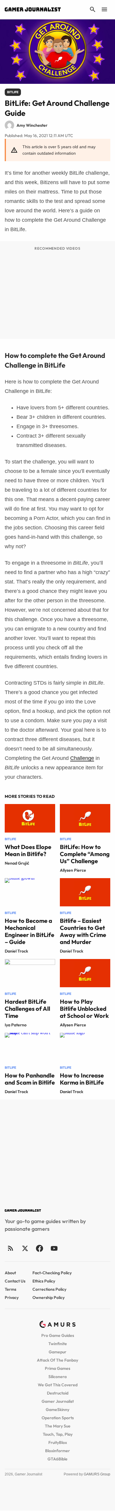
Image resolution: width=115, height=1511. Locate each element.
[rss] (11, 1248)
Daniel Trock (16, 951)
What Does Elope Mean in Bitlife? (28, 850)
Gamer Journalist (58, 1401)
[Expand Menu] (104, 9)
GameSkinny (57, 1409)
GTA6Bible (57, 1459)
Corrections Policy (49, 1289)
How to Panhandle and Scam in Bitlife (30, 1079)
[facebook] (39, 1248)
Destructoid (57, 1393)
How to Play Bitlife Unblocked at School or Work (84, 1008)
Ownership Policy (48, 1297)
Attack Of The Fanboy (57, 1360)
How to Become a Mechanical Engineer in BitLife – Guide (29, 931)
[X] (25, 1248)
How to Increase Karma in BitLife (82, 1079)
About (10, 1272)
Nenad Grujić (17, 863)
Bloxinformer (57, 1450)
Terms (10, 1289)
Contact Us (15, 1281)
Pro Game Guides (57, 1335)
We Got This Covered (58, 1384)
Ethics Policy (43, 1281)
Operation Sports (58, 1417)
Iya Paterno (16, 1025)
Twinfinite (57, 1343)
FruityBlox (57, 1442)
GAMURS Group (97, 1474)
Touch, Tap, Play (58, 1434)
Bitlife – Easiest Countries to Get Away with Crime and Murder (83, 931)
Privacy (12, 1297)
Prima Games (57, 1368)
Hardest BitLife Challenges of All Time (27, 1008)
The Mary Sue (57, 1426)
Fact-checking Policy (52, 1272)
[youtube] (54, 1248)
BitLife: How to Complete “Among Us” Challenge (85, 854)
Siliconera (57, 1376)
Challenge (82, 758)
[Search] (92, 9)
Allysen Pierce (73, 870)
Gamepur (57, 1352)
